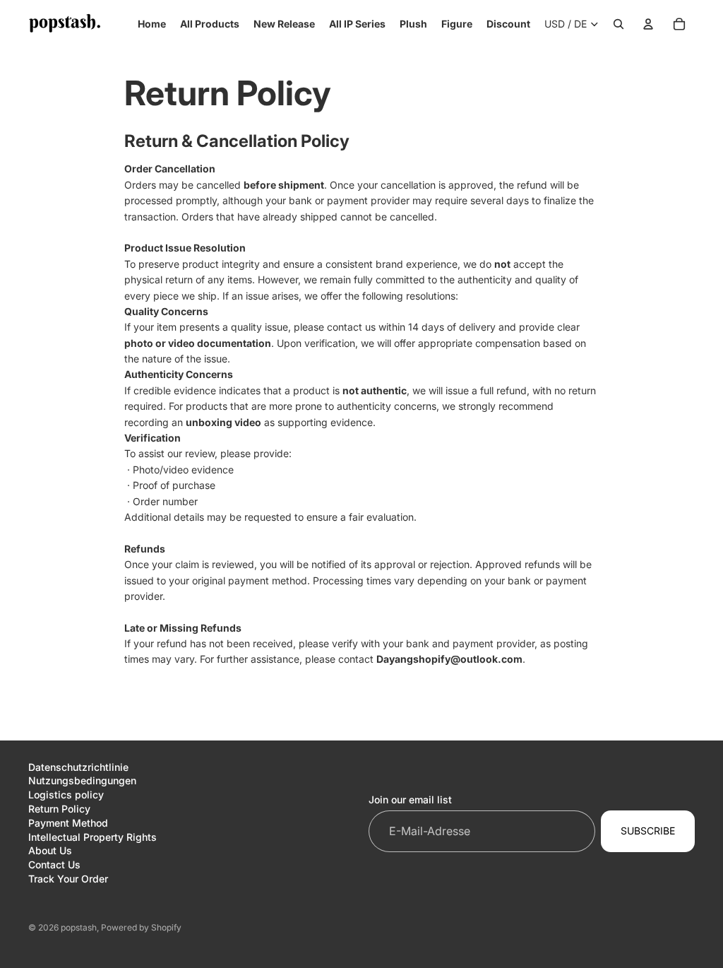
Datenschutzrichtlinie (78, 767)
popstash (79, 927)
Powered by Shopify (141, 927)
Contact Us (54, 864)
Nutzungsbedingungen (82, 780)
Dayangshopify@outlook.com (449, 659)
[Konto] (648, 24)
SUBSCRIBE (648, 831)
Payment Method (68, 823)
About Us (50, 850)
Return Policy (59, 809)
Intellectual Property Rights (92, 837)
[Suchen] (618, 24)
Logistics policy (66, 795)
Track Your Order (68, 879)
